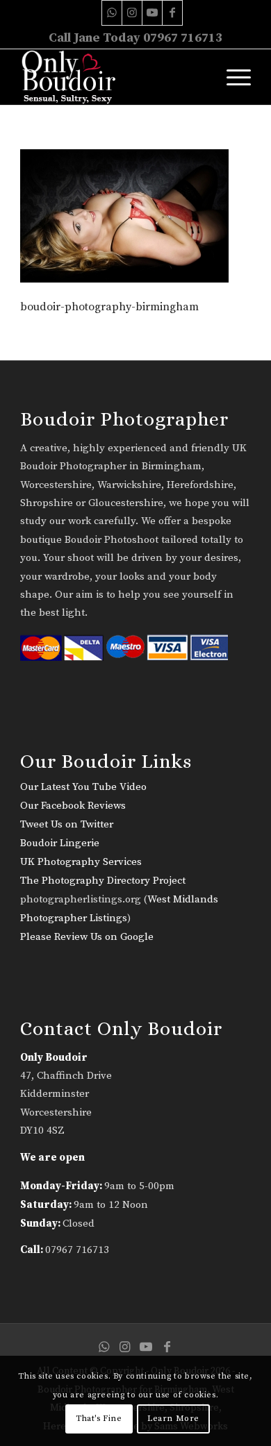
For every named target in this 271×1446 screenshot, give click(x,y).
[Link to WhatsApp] (112, 13)
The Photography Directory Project (103, 880)
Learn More (173, 1418)
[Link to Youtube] (152, 13)
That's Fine (99, 1418)
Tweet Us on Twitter (66, 824)
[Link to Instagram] (132, 13)
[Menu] (232, 77)
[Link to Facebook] (172, 13)
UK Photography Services (81, 861)
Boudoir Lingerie (59, 843)
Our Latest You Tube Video (83, 786)
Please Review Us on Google (87, 936)
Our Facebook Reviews (73, 805)
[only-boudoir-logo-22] (112, 77)
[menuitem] (232, 77)
